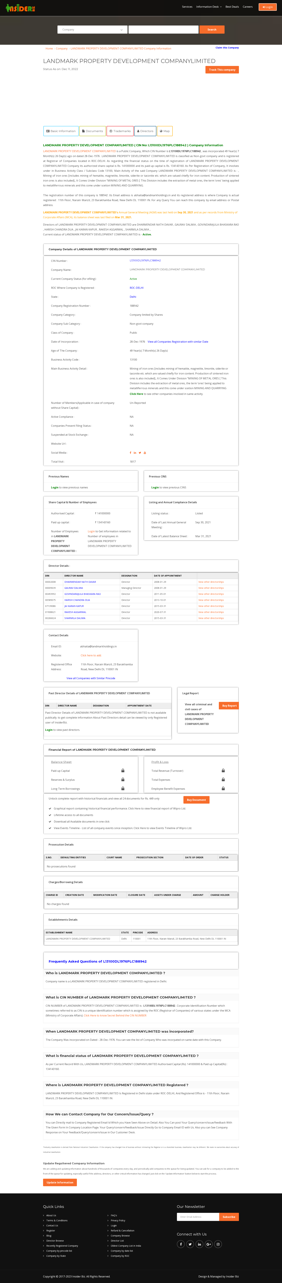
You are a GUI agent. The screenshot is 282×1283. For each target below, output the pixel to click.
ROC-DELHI (137, 288)
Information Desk (207, 6)
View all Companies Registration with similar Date (178, 341)
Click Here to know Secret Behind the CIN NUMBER (115, 1015)
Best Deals (232, 6)
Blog (48, 1235)
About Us (51, 1215)
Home (49, 48)
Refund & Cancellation (122, 1230)
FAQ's (114, 1215)
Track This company (222, 69)
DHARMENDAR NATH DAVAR (80, 581)
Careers (248, 6)
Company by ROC (120, 1255)
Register (50, 1230)
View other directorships (211, 581)
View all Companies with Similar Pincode (91, 678)
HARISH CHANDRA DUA (77, 600)
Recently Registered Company (62, 1245)
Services (187, 6)
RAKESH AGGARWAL (75, 612)
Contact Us (52, 1225)
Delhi (133, 297)
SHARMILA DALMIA (74, 618)
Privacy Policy (118, 1220)
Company (62, 48)
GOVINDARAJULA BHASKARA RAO (82, 593)
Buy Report (229, 705)
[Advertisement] (141, 98)
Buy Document (196, 800)
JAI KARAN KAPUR (74, 606)
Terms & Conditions (57, 1220)
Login (269, 7)
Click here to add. (91, 655)
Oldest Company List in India (126, 1245)
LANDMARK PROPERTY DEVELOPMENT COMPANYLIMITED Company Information (121, 48)
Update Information (60, 1182)
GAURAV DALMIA (73, 587)
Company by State (56, 1255)
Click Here (137, 394)
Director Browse (55, 1240)
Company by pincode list (59, 1250)
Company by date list (122, 1250)
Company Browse (120, 1235)
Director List (117, 1240)
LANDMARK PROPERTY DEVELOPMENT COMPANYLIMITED (80, 151)
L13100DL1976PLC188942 (145, 260)
